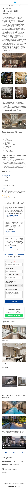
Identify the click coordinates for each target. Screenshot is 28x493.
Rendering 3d (8, 142)
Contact (16, 483)
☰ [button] (1, 2)
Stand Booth (8, 146)
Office (4, 363)
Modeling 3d (8, 140)
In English (4, 472)
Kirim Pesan (14, 301)
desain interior (6, 102)
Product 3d (8, 150)
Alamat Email (9, 268)
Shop (10, 483)
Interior (7, 138)
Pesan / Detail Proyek (11, 289)
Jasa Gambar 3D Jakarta (13, 132)
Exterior (7, 139)
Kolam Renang (9, 151)
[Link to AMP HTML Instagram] (14, 452)
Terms (22, 483)
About (6, 483)
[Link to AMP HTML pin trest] (22, 452)
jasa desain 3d (14, 110)
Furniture (7, 143)
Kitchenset (6, 340)
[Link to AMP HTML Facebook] (5, 452)
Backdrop (7, 147)
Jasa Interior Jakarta (10, 465)
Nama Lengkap (10, 262)
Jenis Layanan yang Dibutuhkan (11, 282)
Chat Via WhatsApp (14, 315)
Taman (7, 149)
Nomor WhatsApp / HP (12, 275)
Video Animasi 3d (10, 145)
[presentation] (23, 381)
